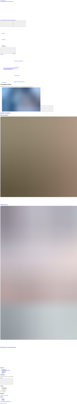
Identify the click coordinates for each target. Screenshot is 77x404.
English (12, 1)
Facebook (3, 399)
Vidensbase (3, 33)
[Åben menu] (19, 23)
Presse (1, 1)
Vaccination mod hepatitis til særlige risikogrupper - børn (11, 68)
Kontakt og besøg (4, 369)
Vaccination (3, 45)
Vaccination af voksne (17, 75)
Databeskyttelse (9, 401)
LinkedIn (3, 398)
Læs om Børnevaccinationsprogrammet (5, 112)
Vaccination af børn (16, 67)
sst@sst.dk (1, 395)
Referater (3, 371)
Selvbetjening (10, 1)
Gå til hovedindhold (2, 0)
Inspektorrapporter (5, 1)
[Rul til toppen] (6, 381)
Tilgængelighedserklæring (3, 401)
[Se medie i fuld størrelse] (46, 108)
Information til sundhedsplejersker (8, 69)
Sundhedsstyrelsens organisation (6, 370)
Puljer (2, 1)
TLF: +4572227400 (5, 395)
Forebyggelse (3, 39)
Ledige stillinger (4, 372)
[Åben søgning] (6, 23)
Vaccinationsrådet (4, 82)
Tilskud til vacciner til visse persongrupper (19, 81)
